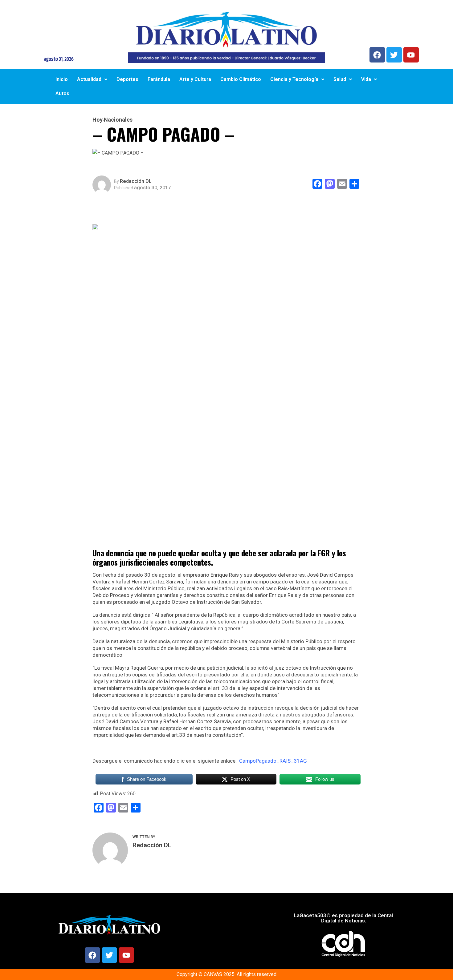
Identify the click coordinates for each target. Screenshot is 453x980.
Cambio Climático (240, 79)
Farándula (159, 79)
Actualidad (89, 79)
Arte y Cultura (195, 79)
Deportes (127, 79)
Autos (62, 93)
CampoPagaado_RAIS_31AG (273, 761)
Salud (339, 79)
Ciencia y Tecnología (294, 79)
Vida (366, 79)
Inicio (61, 79)
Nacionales (118, 120)
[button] (92, 79)
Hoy (97, 120)
